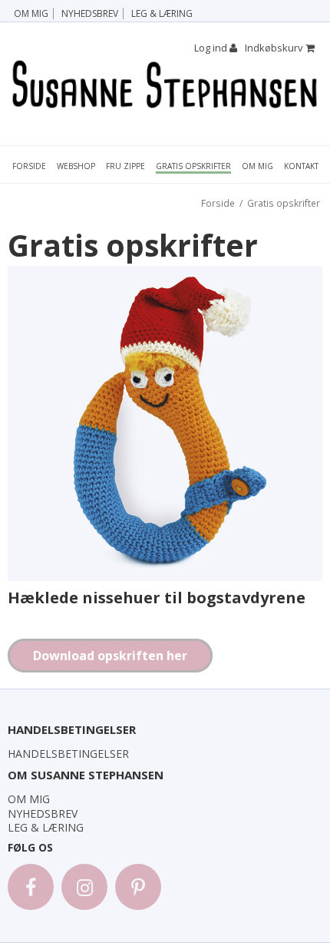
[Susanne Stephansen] (165, 85)
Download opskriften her (110, 655)
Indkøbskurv (275, 48)
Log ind (211, 48)
